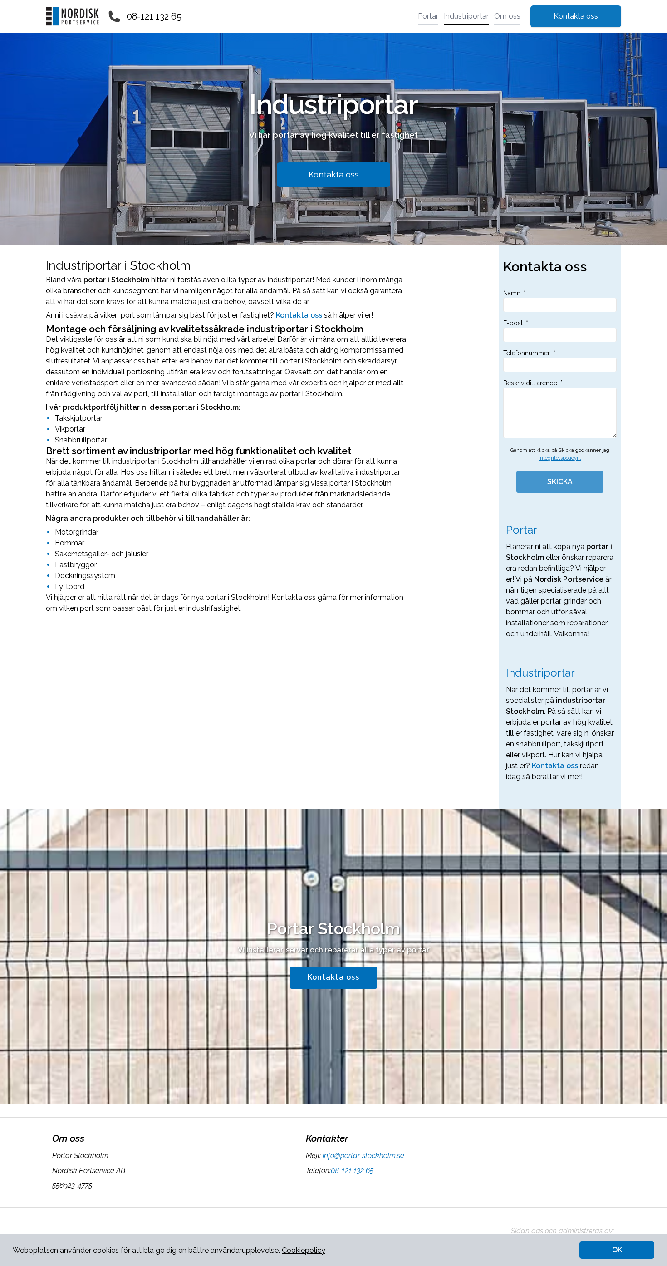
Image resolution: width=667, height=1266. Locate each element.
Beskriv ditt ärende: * (533, 383)
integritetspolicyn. (560, 458)
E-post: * (515, 323)
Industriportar (466, 16)
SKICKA (560, 481)
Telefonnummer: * (529, 353)
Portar (428, 16)
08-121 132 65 (154, 16)
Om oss (507, 16)
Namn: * (514, 293)
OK (617, 1250)
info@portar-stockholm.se (363, 1155)
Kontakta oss (576, 16)
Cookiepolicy (303, 1250)
